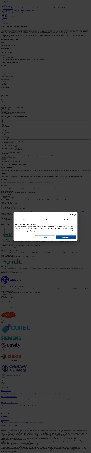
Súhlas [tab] (24, 219)
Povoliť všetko (65, 237)
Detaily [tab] (45, 219)
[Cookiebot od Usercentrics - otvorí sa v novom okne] (69, 215)
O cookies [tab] (66, 219)
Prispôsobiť (44, 237)
